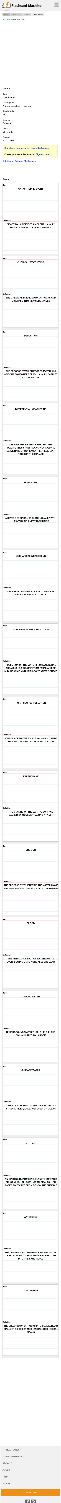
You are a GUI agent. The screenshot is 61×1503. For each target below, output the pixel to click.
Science (26, 14)
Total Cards (8, 111)
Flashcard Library (13, 1456)
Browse (7, 1463)
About (6, 1470)
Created (6, 137)
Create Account (30, 1492)
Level (5, 128)
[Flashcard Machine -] (22, 6)
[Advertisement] (30, 54)
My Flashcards (11, 1449)
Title (5, 94)
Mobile (6, 1483)
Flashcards (15, 14)
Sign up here (42, 154)
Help (5, 1476)
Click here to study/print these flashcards (26, 148)
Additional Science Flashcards (19, 161)
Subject (6, 120)
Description (8, 102)
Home (5, 14)
